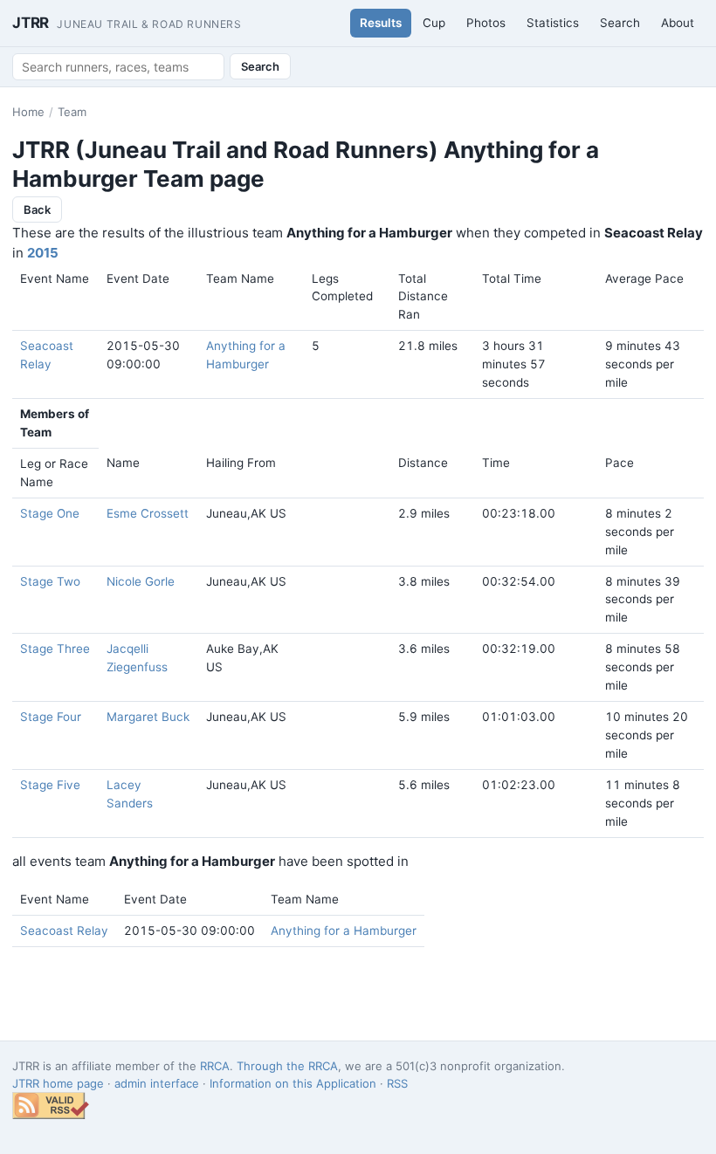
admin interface (156, 1083)
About (677, 23)
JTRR (127, 22)
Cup (434, 23)
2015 (43, 252)
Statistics (553, 23)
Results (381, 23)
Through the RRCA (287, 1066)
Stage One (49, 513)
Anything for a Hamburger (344, 931)
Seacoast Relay (64, 931)
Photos (486, 23)
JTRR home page (58, 1083)
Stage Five (50, 785)
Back (37, 209)
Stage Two (50, 581)
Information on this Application (293, 1083)
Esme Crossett (148, 513)
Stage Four (50, 717)
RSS (397, 1083)
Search (620, 23)
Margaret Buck (148, 717)
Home (28, 112)
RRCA (215, 1066)
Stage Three (55, 649)
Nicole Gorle (141, 581)
